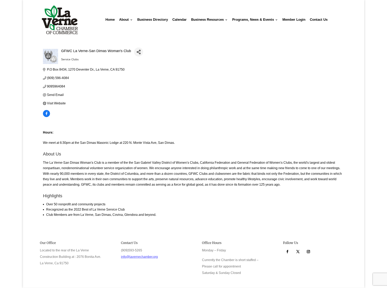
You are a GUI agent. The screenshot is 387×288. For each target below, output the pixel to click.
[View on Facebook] (46, 116)
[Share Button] (138, 52)
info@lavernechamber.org (139, 256)
